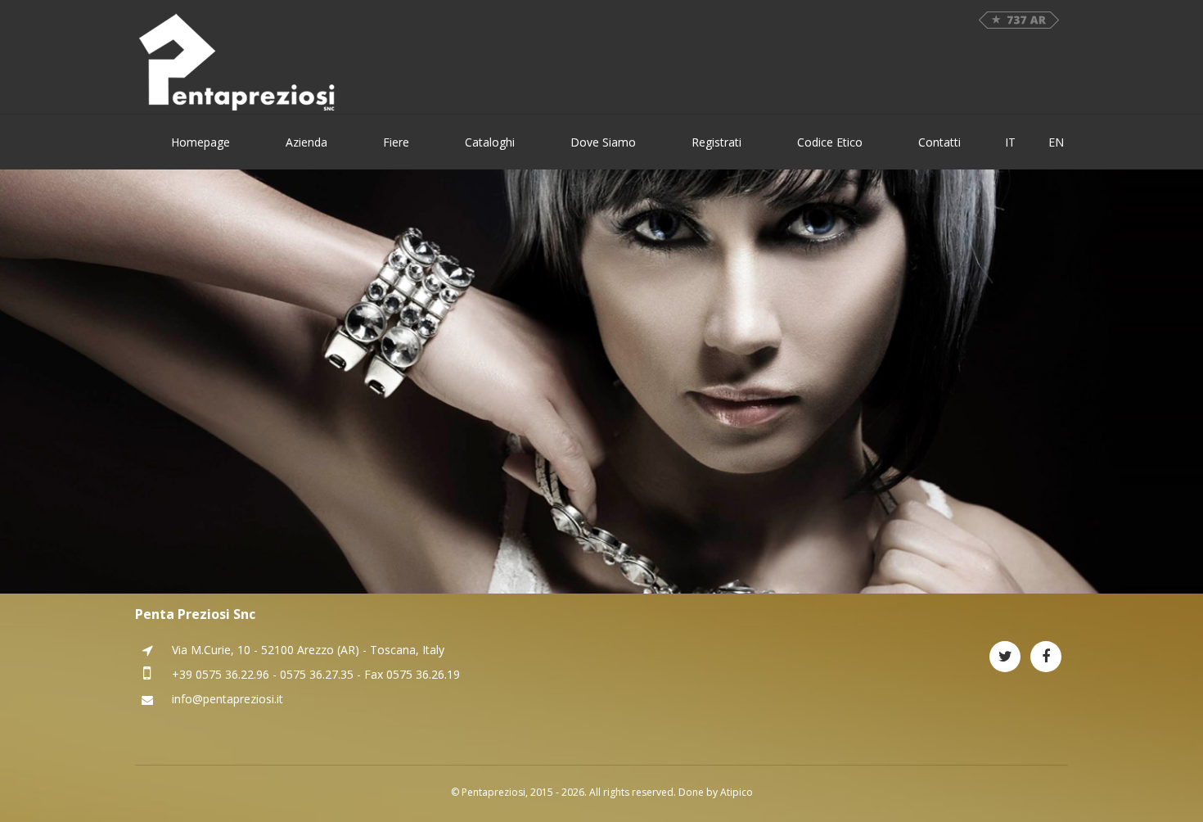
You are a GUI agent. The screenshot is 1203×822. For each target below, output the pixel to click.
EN (1056, 142)
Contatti (939, 142)
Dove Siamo (603, 142)
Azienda (306, 142)
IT (1010, 142)
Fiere (396, 142)
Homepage (200, 142)
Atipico (736, 792)
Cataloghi (490, 142)
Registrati (716, 142)
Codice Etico (830, 142)
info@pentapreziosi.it (227, 699)
